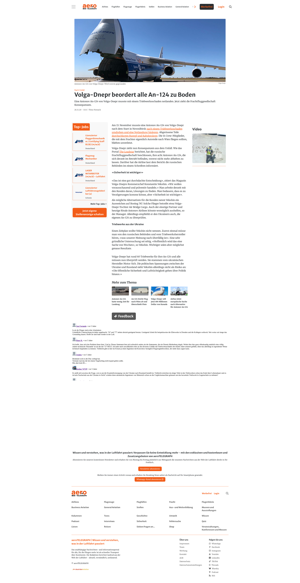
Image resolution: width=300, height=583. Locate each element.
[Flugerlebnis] (215, 502)
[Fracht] (182, 502)
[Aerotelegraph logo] (89, 7)
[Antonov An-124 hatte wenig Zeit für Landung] (120, 298)
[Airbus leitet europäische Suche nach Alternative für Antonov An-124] (179, 298)
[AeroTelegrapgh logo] (79, 493)
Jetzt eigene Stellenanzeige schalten (90, 212)
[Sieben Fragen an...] (150, 528)
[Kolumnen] (84, 515)
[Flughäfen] (150, 502)
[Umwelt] (182, 515)
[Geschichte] (150, 515)
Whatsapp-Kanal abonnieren (149, 479)
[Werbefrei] (207, 493)
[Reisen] (117, 528)
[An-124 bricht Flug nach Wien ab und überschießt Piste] (140, 298)
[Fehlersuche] (182, 521)
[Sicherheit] (150, 521)
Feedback (125, 316)
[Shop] (182, 528)
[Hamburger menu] (73, 6)
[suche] (230, 7)
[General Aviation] (117, 509)
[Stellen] (150, 509)
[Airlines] (84, 502)
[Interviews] (117, 521)
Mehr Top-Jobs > (98, 204)
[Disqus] (150, 351)
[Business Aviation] (84, 509)
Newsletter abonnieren (150, 469)
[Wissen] (215, 515)
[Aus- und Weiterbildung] (182, 509)
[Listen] (84, 528)
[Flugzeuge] (117, 502)
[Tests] (117, 515)
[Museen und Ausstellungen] (215, 509)
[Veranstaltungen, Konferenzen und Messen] (215, 528)
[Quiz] (215, 521)
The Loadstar (126, 151)
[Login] (216, 493)
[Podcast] (84, 521)
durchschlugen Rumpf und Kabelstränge (135, 135)
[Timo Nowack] (95, 110)
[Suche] (227, 493)
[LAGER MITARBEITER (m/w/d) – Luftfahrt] (90, 175)
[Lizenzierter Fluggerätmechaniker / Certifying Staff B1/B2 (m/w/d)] (90, 142)
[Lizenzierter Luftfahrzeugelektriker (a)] (90, 192)
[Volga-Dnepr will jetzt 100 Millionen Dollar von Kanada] (160, 298)
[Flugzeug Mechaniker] (90, 159)
